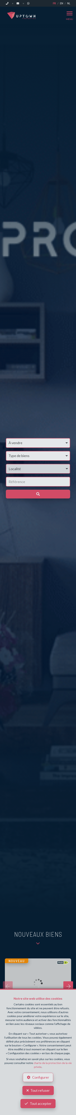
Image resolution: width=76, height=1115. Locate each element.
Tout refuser (40, 1090)
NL (68, 3)
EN (61, 3)
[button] (38, 469)
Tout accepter (40, 1103)
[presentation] (8, 986)
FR (54, 3)
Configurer (40, 1077)
